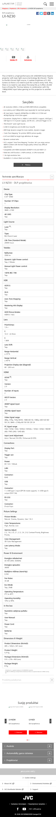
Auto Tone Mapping (12, 299)
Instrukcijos (28, 60)
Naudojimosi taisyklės (36, 804)
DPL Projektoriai (22, 8)
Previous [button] (6, 721)
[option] (19, 722)
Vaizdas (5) (13, 60)
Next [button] (50, 721)
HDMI (6, 377)
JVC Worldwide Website (12, 789)
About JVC (8, 783)
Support (35, 789)
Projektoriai (13, 8)
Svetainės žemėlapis (18, 804)
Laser (6, 227)
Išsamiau (19, 732)
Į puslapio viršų (28, 771)
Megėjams (5, 8)
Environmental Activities (40, 783)
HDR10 (7, 285)
